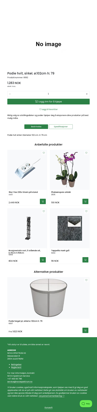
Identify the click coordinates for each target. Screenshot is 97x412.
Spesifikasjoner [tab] (61, 126)
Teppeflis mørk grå (60, 250)
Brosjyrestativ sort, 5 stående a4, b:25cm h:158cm (24, 251)
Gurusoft (48, 407)
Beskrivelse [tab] (36, 126)
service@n (12, 381)
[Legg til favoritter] (43, 153)
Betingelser (16, 364)
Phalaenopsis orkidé (61, 192)
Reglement (16, 367)
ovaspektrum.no (24, 381)
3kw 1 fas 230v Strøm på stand (23, 192)
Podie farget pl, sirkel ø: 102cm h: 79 (25, 321)
